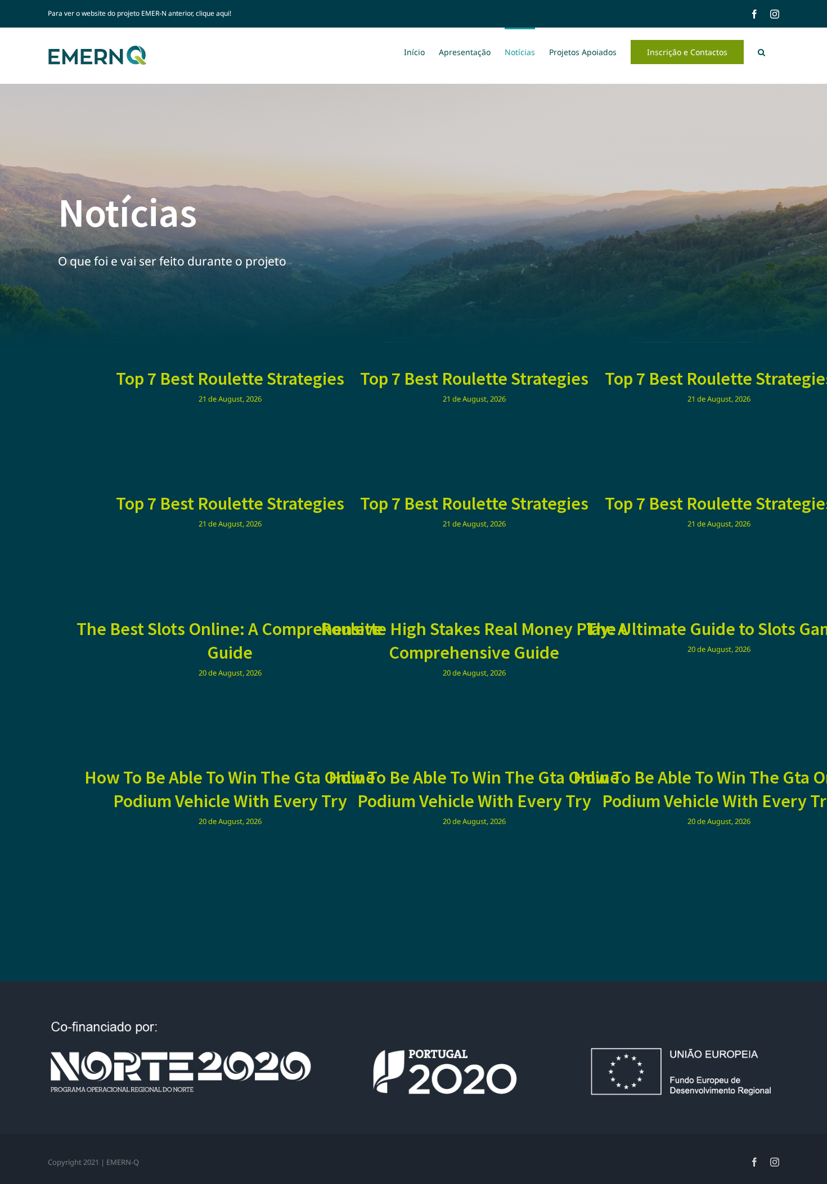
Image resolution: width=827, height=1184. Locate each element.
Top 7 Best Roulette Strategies (230, 378)
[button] (761, 51)
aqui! (223, 13)
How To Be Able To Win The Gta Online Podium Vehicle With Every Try (229, 789)
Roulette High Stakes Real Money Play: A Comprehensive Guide (474, 641)
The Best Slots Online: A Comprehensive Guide (230, 641)
